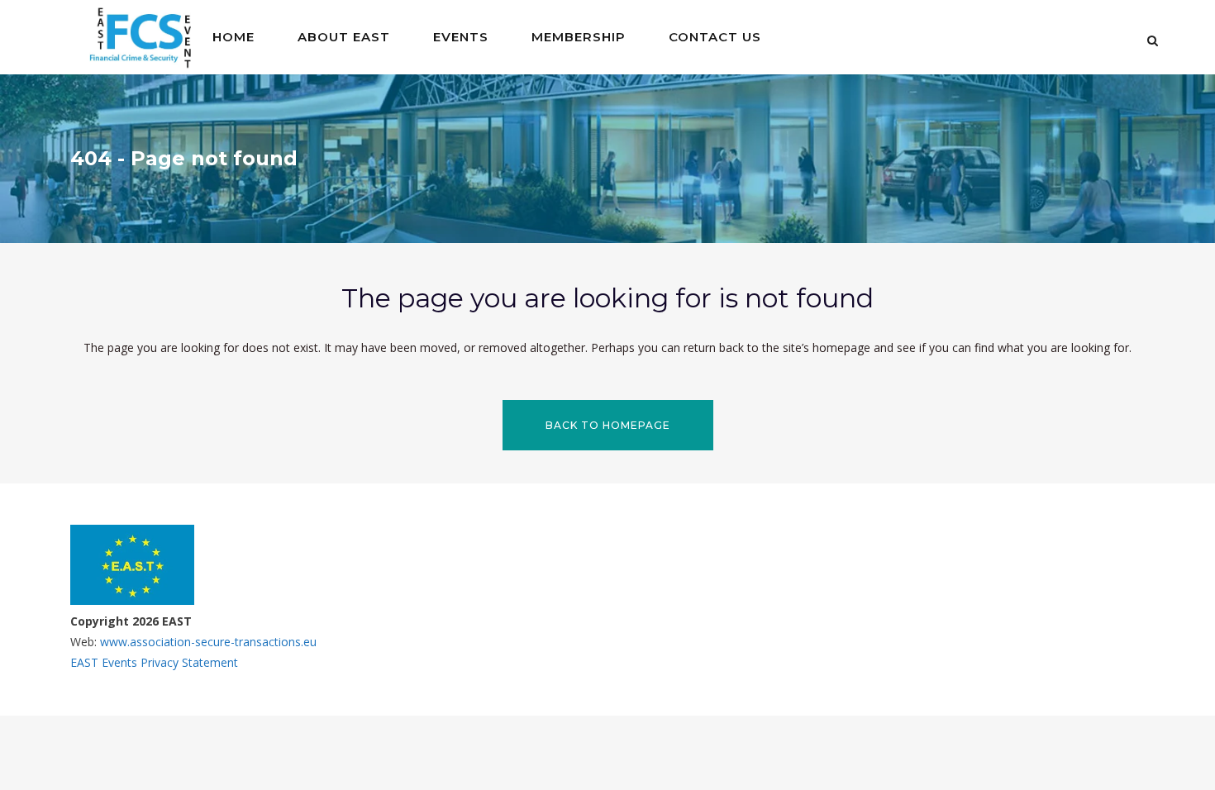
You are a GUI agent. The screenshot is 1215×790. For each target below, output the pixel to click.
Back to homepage (608, 425)
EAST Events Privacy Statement (154, 662)
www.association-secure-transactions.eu (207, 642)
